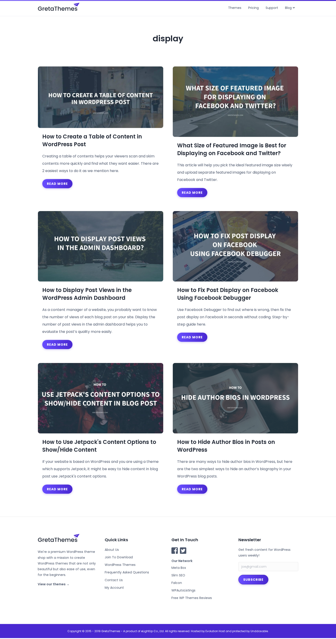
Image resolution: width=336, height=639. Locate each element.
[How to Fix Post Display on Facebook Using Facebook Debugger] (235, 246)
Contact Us (114, 580)
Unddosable (259, 631)
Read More (57, 183)
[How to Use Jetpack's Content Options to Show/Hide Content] (100, 398)
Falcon (176, 583)
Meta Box (178, 567)
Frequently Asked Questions (127, 572)
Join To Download (119, 557)
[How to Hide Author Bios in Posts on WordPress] (235, 398)
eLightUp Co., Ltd (152, 631)
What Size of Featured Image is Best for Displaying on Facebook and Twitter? (231, 149)
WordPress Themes (120, 564)
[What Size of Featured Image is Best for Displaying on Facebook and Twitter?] (235, 101)
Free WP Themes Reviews (191, 598)
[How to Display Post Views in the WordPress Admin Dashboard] (100, 246)
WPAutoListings (183, 590)
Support (272, 7)
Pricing (253, 7)
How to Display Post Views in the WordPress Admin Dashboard (87, 294)
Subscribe (253, 579)
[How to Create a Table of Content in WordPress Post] (100, 97)
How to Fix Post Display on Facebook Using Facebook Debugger (227, 294)
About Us (112, 549)
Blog (288, 7)
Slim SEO (178, 575)
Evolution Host (215, 631)
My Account (114, 587)
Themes (234, 7)
